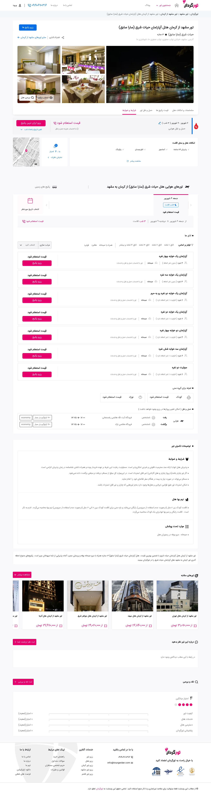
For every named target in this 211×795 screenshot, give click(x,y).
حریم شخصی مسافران (55, 765)
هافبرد (94, 245)
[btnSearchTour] (177, 5)
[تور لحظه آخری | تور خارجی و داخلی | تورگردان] (190, 4)
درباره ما (54, 5)
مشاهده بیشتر (135, 161)
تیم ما (28, 765)
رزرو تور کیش (87, 765)
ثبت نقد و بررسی (25, 682)
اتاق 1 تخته (169, 245)
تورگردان (194, 14)
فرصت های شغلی (23, 774)
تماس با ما (67, 5)
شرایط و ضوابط (129, 110)
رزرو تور (90, 757)
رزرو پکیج (37, 263)
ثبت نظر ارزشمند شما (26, 642)
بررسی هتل (26, 97)
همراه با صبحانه (105, 245)
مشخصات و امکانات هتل (183, 110)
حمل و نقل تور (146, 110)
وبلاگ (147, 5)
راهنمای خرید (59, 757)
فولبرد (86, 245)
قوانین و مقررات (58, 770)
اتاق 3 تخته (144, 245)
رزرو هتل (89, 761)
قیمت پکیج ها (162, 110)
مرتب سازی (45, 245)
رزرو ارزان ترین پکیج (31, 123)
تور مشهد (183, 14)
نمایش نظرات (56, 157)
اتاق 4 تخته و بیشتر (128, 245)
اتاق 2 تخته (157, 245)
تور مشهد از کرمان (168, 14)
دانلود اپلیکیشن (24, 770)
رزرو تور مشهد (87, 770)
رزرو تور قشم (87, 774)
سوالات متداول (58, 761)
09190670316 (39, 5)
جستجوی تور (165, 5)
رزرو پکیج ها (28, 27)
